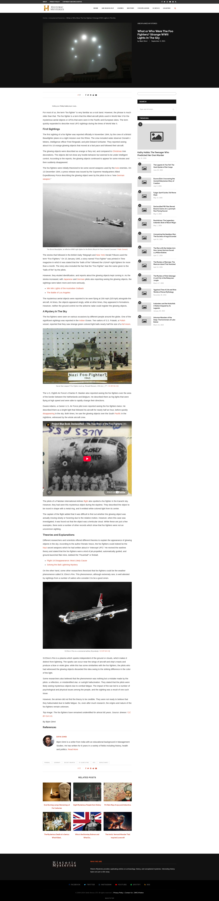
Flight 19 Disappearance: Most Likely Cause (67, 560)
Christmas (117, 151)
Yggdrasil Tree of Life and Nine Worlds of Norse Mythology (164, 291)
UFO (94, 762)
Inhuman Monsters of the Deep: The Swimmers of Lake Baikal (164, 320)
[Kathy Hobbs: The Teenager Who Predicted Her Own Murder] (156, 137)
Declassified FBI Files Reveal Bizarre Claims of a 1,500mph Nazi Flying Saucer (164, 209)
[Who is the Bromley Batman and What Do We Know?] (87, 821)
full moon (126, 324)
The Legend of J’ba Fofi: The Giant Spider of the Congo (163, 166)
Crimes (120, 8)
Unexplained (143, 8)
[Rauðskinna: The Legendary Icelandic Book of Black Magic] (144, 224)
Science (156, 8)
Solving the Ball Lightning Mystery (62, 565)
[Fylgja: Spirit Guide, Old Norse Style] (144, 196)
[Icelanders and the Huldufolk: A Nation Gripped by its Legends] (144, 307)
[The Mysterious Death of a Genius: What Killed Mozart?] (57, 821)
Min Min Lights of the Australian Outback (65, 288)
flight (86, 501)
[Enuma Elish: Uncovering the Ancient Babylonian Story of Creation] (144, 182)
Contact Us (129, 893)
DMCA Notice (139, 893)
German (81, 279)
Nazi (45, 548)
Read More (73, 749)
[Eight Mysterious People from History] (87, 792)
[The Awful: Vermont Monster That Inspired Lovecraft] (118, 821)
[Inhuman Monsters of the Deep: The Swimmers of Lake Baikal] (144, 321)
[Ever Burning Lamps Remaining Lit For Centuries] (57, 792)
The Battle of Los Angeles (58, 292)
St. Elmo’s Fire (84, 762)
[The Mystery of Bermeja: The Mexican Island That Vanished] (144, 265)
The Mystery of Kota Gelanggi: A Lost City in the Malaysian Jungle (164, 278)
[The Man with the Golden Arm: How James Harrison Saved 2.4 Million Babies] (144, 251)
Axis (117, 168)
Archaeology (108, 8)
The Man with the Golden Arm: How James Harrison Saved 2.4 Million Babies (164, 250)
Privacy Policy (55, 2)
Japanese (68, 279)
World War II (103, 762)
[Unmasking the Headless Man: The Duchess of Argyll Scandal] (144, 237)
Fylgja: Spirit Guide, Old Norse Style (164, 194)
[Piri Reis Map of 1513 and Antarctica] (118, 792)
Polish (122, 320)
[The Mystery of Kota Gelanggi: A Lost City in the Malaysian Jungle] (144, 279)
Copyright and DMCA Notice (72, 2)
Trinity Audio (64, 106)
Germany (57, 762)
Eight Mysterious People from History (87, 805)
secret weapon (69, 762)
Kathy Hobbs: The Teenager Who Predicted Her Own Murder (153, 153)
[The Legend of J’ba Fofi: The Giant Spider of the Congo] (144, 168)
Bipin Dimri (143, 41)
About (45, 2)
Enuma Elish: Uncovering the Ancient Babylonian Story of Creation (164, 181)
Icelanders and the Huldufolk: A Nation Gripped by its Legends (164, 306)
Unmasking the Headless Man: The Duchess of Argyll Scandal (164, 235)
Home (96, 8)
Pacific (118, 413)
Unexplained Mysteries (57, 18)
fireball (47, 762)
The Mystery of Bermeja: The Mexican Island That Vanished (164, 263)
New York (100, 255)
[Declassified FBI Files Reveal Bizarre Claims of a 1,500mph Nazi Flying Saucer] (144, 210)
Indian (82, 320)
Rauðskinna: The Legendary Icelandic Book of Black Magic (164, 222)
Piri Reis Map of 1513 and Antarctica (117, 805)
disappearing (49, 413)
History (130, 8)
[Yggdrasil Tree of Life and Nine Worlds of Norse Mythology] (144, 293)
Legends (167, 8)
